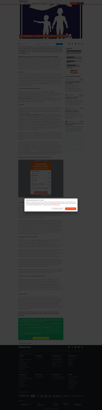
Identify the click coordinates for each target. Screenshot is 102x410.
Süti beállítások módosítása (57, 208)
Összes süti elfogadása (70, 208)
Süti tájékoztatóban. (56, 204)
